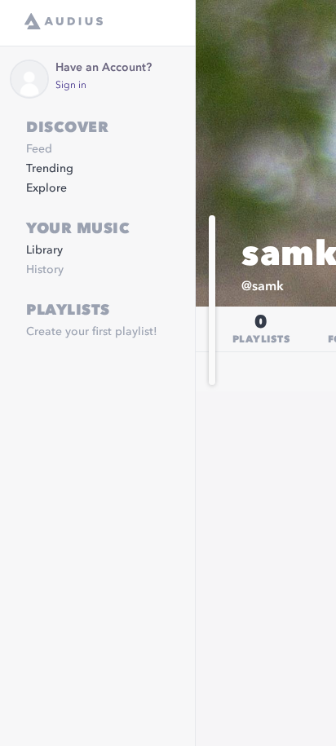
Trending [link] (49, 168)
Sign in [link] (70, 85)
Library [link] (44, 250)
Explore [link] (46, 188)
